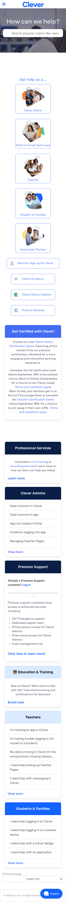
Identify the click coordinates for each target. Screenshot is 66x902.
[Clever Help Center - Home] (33, 4)
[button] (51, 894)
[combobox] (37, 33)
